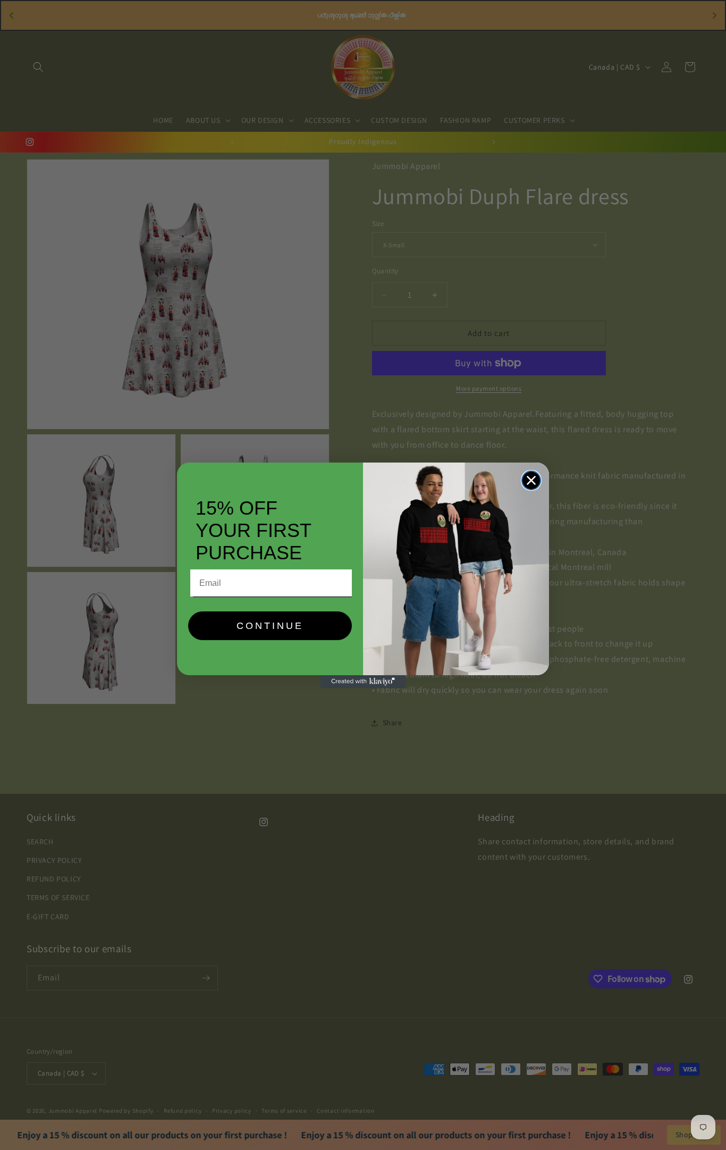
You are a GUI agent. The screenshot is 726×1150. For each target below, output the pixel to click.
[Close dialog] (531, 480)
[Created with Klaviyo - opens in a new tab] (363, 681)
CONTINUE (270, 625)
